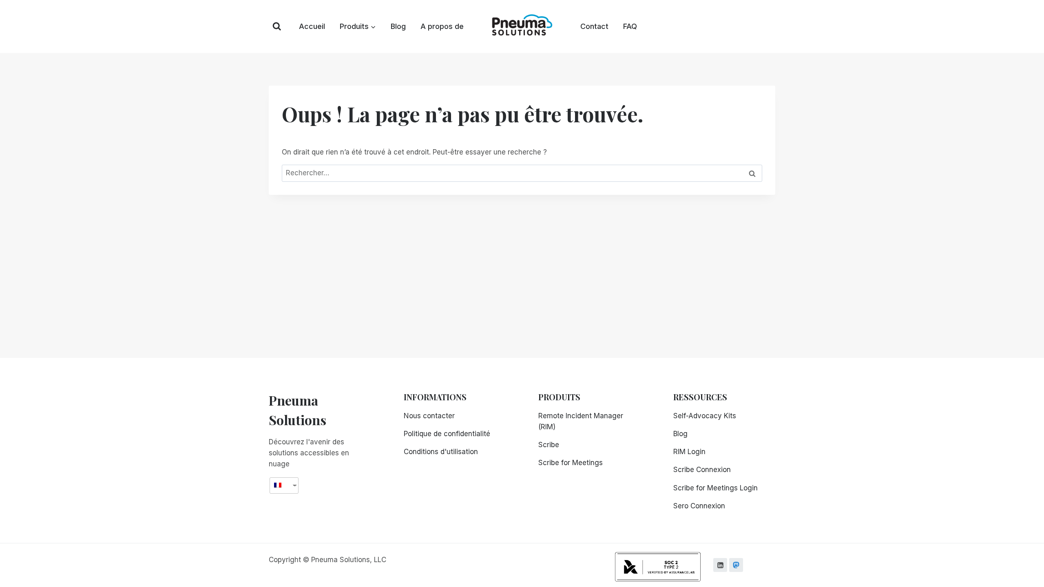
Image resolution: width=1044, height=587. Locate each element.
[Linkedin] (720, 565)
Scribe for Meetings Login (715, 488)
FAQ (630, 26)
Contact (594, 26)
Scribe (548, 445)
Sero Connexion (699, 506)
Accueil (312, 26)
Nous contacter (429, 416)
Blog (398, 26)
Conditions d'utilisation (441, 452)
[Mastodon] (736, 565)
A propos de (442, 26)
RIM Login (689, 452)
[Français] (281, 485)
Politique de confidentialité (447, 434)
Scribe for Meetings (570, 463)
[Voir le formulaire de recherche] (277, 26)
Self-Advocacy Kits (704, 416)
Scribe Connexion (702, 470)
